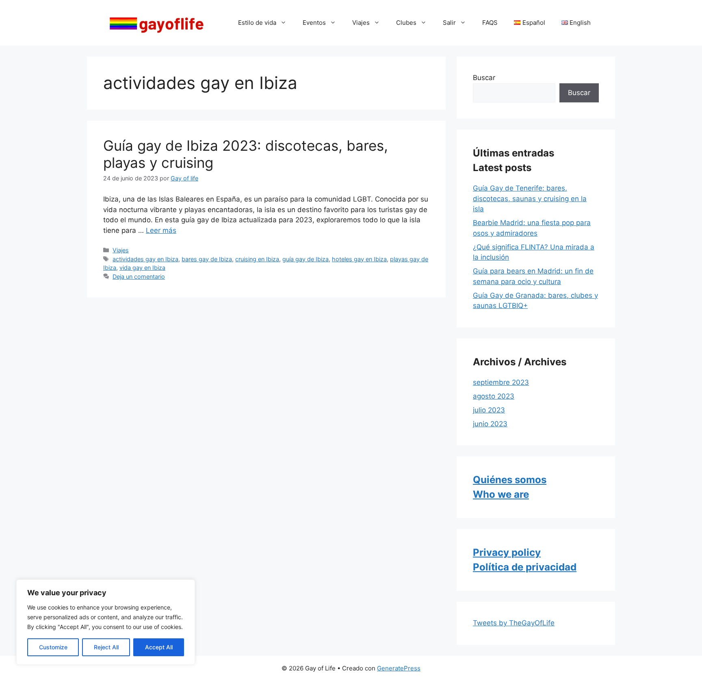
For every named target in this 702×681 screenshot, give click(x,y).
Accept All (159, 647)
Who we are (501, 494)
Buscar (484, 78)
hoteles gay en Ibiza (359, 259)
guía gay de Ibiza (305, 259)
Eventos (314, 22)
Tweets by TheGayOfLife (514, 623)
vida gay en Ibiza (142, 267)
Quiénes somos (509, 480)
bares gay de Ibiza (207, 259)
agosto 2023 (493, 396)
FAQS (490, 22)
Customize (53, 647)
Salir (449, 22)
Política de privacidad (524, 567)
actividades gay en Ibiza (145, 259)
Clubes (406, 22)
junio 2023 (490, 424)
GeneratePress (398, 668)
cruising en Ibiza (257, 259)
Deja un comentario (139, 276)
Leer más (161, 230)
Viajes (361, 22)
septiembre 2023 (501, 382)
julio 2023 (489, 410)
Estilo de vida (257, 22)
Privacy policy (507, 552)
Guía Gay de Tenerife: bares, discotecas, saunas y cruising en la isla (530, 198)
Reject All (106, 647)
